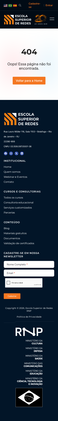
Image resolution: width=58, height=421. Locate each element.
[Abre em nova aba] (6, 153)
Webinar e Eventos (15, 176)
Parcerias (9, 212)
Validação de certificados (19, 243)
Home (7, 166)
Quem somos (12, 171)
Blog (6, 228)
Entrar (49, 5)
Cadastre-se (34, 5)
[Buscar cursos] (20, 5)
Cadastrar (12, 296)
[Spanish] (15, 5)
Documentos (12, 238)
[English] (6, 5)
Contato (9, 181)
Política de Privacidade (29, 317)
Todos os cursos (13, 197)
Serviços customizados (18, 207)
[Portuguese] (10, 5)
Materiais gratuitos (15, 233)
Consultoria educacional (18, 202)
